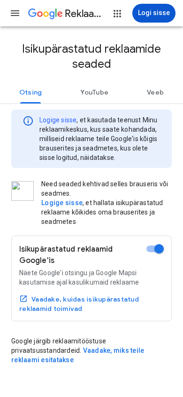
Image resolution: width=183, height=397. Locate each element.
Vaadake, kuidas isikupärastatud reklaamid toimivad (79, 304)
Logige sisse (57, 120)
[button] (15, 13)
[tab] (30, 92)
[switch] (155, 249)
